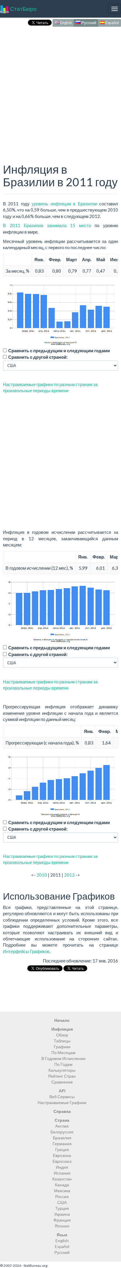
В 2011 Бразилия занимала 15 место (47, 225)
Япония (62, 1225)
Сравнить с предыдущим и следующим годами (59, 350)
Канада (62, 1184)
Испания (62, 1172)
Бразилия (62, 1137)
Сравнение (62, 1081)
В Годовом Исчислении (63, 1058)
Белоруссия (62, 1131)
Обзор (62, 1034)
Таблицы (62, 1040)
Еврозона (62, 1155)
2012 (69, 875)
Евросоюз (62, 1161)
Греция (62, 1149)
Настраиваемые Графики (62, 1102)
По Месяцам (63, 1052)
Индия (62, 1167)
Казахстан (62, 1178)
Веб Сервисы (62, 1096)
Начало (62, 1020)
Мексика (62, 1190)
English (65, 22)
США (62, 1202)
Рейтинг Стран (62, 1076)
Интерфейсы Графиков (26, 951)
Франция (62, 1219)
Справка (62, 1111)
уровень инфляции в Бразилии (64, 203)
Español (112, 22)
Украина (62, 1214)
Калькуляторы (61, 1070)
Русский (88, 22)
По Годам (63, 1064)
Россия (62, 1196)
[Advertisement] (60, 88)
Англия (62, 1125)
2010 (41, 875)
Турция (62, 1208)
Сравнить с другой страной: (38, 357)
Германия (62, 1143)
